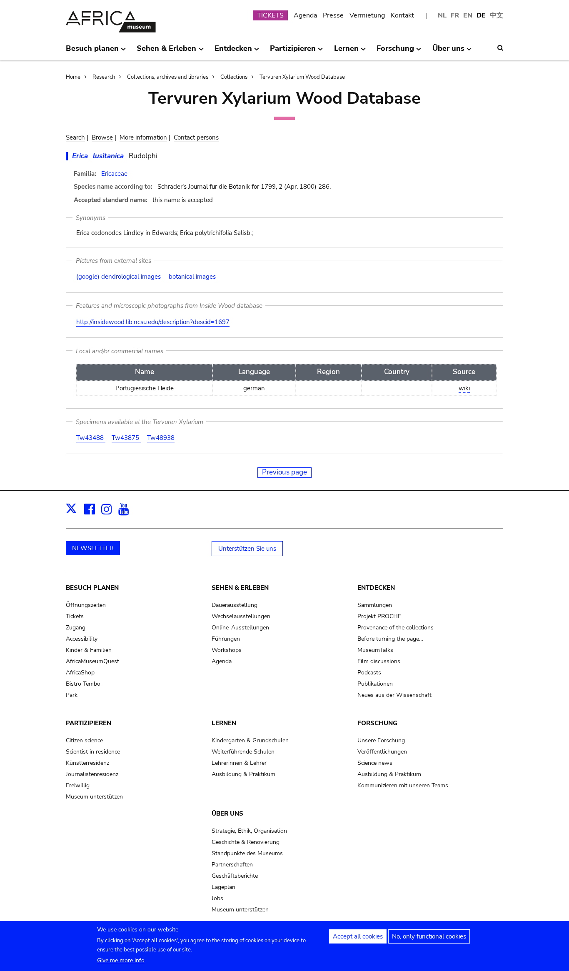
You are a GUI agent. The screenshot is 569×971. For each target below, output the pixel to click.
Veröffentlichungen (382, 752)
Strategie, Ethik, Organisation (249, 831)
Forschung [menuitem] (395, 51)
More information (143, 137)
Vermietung (367, 15)
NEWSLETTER (93, 548)
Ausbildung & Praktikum (243, 774)
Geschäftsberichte (235, 876)
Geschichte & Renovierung (246, 842)
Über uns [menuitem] (448, 51)
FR (455, 15)
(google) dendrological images (118, 276)
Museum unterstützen (94, 797)
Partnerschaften (232, 865)
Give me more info (121, 960)
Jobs (217, 898)
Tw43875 (126, 438)
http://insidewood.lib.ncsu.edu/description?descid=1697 (153, 322)
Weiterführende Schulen (243, 752)
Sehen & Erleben (240, 588)
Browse (102, 137)
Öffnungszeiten (86, 605)
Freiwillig (78, 785)
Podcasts (369, 672)
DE (481, 15)
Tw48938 (161, 438)
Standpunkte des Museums (247, 853)
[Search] (500, 48)
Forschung (377, 723)
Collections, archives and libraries (167, 77)
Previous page (284, 472)
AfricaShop (80, 672)
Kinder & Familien (89, 650)
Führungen (226, 639)
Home (73, 77)
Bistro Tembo (83, 684)
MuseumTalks (375, 650)
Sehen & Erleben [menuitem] (166, 51)
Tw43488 (90, 438)
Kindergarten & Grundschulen (250, 740)
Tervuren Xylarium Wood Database (302, 77)
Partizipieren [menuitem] (293, 51)
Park (71, 695)
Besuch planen (92, 588)
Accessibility (81, 639)
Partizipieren (88, 723)
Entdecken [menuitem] (233, 51)
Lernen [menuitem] (346, 51)
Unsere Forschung (381, 740)
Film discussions (378, 661)
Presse (333, 15)
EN (467, 15)
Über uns (227, 813)
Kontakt (402, 15)
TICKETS (270, 15)
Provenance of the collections (395, 628)
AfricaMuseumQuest (92, 661)
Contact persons (196, 137)
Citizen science (84, 740)
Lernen (224, 723)
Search (75, 137)
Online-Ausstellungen (240, 628)
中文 (496, 15)
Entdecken (376, 588)
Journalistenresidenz (92, 774)
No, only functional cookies (429, 936)
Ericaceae (114, 174)
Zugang (75, 628)
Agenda (305, 15)
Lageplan (223, 887)
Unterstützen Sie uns (247, 548)
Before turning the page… (390, 639)
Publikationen (375, 684)
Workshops (227, 650)
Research (103, 77)
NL (442, 15)
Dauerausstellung (234, 605)
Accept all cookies (358, 936)
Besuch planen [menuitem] (92, 51)
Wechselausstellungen (241, 616)
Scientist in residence (93, 752)
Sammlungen (374, 605)
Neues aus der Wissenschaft (394, 695)
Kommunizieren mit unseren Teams (402, 785)
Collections (233, 77)
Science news (374, 763)
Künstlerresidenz (87, 763)
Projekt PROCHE (379, 616)
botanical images (192, 276)
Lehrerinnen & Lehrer (239, 763)
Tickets (75, 616)
